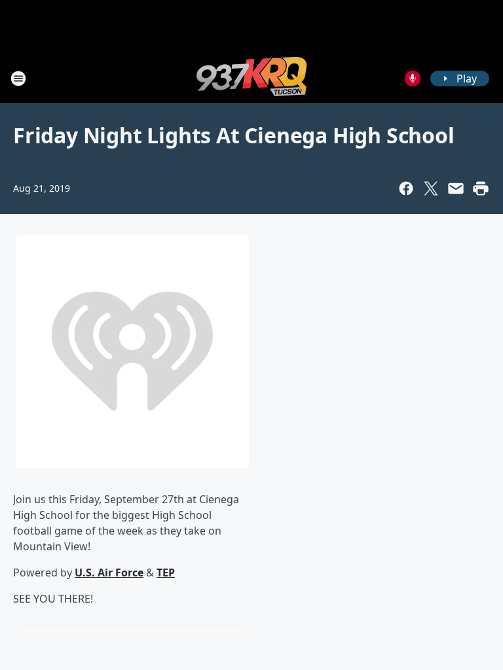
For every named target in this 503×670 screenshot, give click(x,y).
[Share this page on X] (431, 188)
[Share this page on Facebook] (406, 188)
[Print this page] (481, 188)
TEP (166, 572)
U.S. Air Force (109, 572)
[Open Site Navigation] (18, 78)
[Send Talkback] (412, 78)
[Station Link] (251, 78)
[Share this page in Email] (456, 188)
